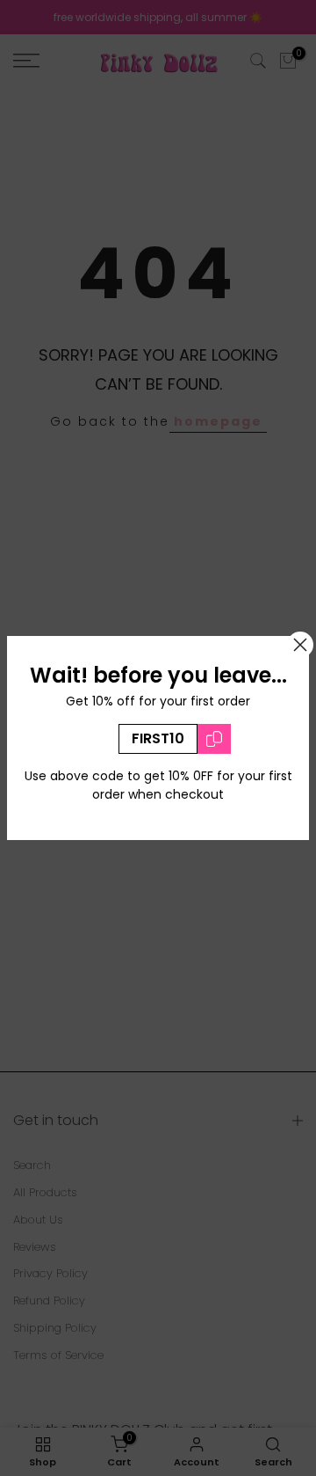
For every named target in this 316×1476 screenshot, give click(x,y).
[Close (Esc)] (300, 645)
